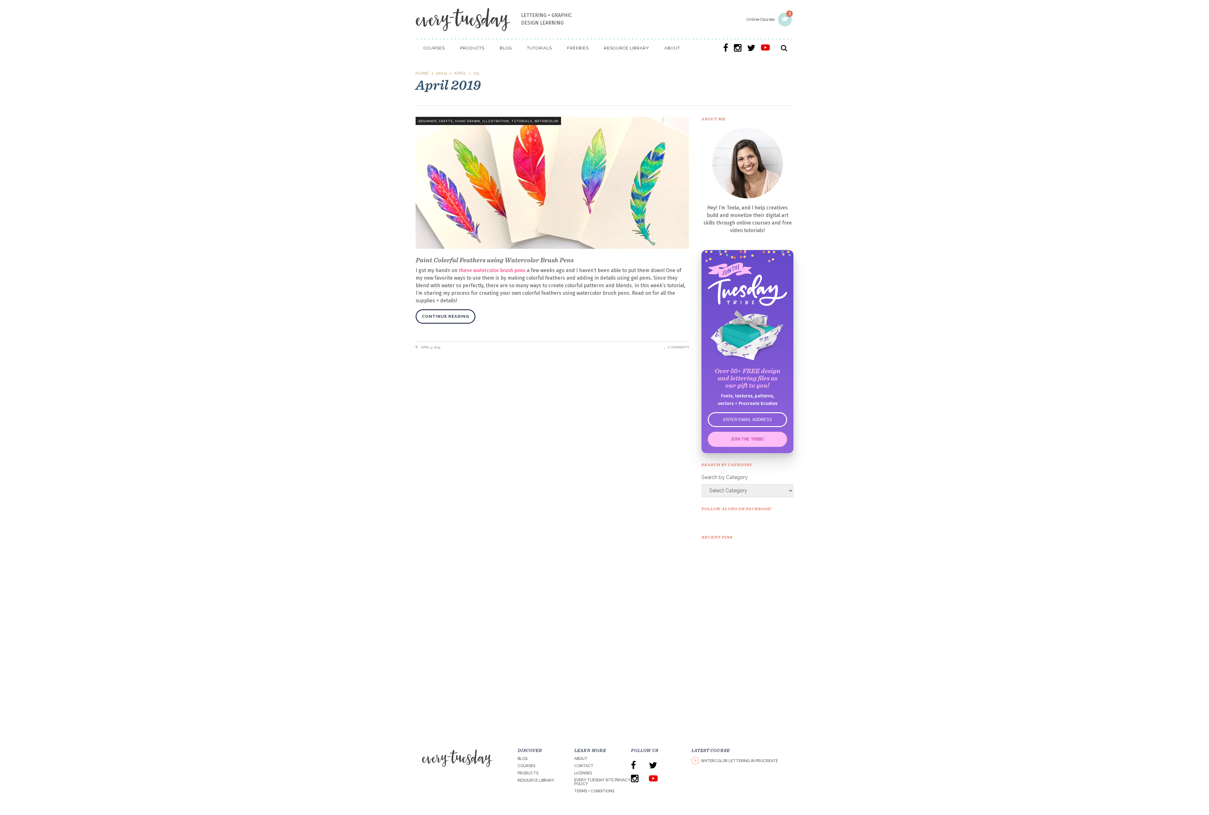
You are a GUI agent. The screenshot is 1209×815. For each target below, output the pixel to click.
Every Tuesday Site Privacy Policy (602, 782)
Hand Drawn (467, 121)
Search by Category (724, 477)
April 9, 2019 (430, 347)
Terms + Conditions (594, 791)
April (460, 73)
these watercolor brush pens (492, 270)
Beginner (427, 121)
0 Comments (678, 347)
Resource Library (536, 780)
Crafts (446, 121)
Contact (583, 766)
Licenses (583, 773)
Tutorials (521, 121)
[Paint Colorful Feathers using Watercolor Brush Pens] (552, 183)
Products (528, 773)
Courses (526, 766)
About (580, 759)
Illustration (495, 121)
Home (422, 73)
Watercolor (546, 121)
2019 (441, 73)
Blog (523, 759)
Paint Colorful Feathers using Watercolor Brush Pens (495, 260)
